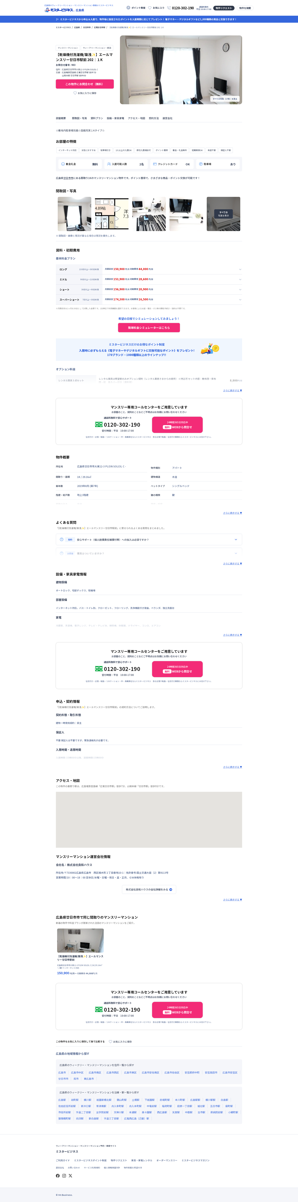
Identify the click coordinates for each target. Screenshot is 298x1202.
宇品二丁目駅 (83, 1112)
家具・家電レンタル (141, 1160)
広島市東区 (130, 1072)
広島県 (77, 27)
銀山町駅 (122, 1100)
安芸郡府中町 (192, 1072)
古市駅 (201, 1112)
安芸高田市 (211, 1072)
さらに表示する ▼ (232, 390)
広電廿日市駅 (99, 27)
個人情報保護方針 (112, 1167)
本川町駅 (180, 1100)
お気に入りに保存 (87, 93)
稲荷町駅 (167, 1106)
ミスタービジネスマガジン (196, 1160)
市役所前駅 (64, 1112)
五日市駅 (215, 1106)
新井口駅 (86, 1106)
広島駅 (62, 1100)
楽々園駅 (147, 1112)
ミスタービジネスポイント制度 (90, 1160)
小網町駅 (233, 1112)
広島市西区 (112, 1072)
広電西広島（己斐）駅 (136, 1118)
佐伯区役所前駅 (67, 1106)
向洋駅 (80, 1118)
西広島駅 (162, 1112)
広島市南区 (95, 1072)
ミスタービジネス (63, 27)
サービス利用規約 (92, 1167)
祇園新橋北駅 (104, 1100)
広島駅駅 (195, 1100)
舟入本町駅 (135, 1106)
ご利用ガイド (63, 1160)
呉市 (76, 1078)
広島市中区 (77, 1072)
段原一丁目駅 (184, 1106)
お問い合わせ (74, 1167)
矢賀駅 (176, 1112)
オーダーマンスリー (166, 1160)
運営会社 (60, 1167)
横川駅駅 (210, 1100)
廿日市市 (87, 27)
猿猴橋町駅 (64, 1118)
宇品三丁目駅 (111, 1118)
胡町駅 (75, 1100)
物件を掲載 (245, 8)
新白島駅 (94, 1118)
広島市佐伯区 (172, 1072)
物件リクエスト (224, 8)
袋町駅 (229, 1106)
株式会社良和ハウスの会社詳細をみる (147, 889)
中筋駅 (188, 1112)
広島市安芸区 (230, 1072)
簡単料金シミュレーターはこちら (149, 328)
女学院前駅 (102, 1112)
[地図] (149, 820)
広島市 (62, 1072)
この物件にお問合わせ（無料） (84, 84)
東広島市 (89, 1078)
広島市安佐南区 (150, 1072)
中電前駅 (152, 1106)
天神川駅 (119, 1112)
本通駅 (133, 1112)
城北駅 (201, 1106)
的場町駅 (165, 1100)
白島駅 (224, 1100)
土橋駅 (135, 1100)
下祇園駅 (150, 1100)
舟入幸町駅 (117, 1106)
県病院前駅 (216, 1112)
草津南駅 (101, 1106)
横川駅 (87, 1100)
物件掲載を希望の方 (133, 1167)
